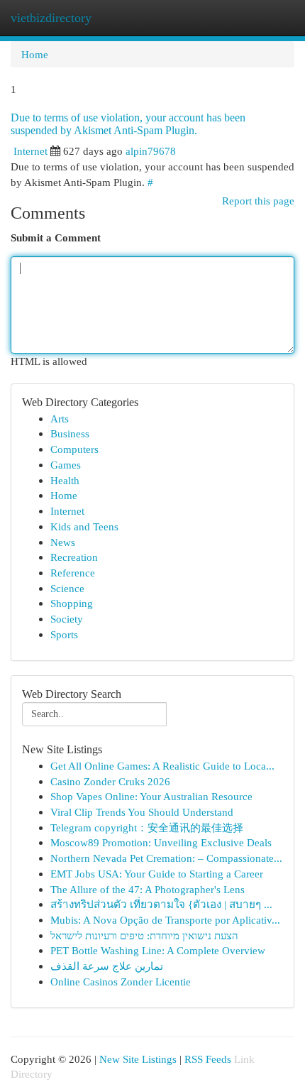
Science (67, 588)
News (62, 542)
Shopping (71, 603)
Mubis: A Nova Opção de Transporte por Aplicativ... (165, 920)
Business (69, 433)
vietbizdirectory (51, 18)
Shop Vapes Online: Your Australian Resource (151, 796)
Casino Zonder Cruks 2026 (110, 781)
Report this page (258, 201)
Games (65, 465)
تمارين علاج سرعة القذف (106, 966)
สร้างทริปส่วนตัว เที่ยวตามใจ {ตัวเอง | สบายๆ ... (161, 904)
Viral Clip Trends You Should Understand (141, 812)
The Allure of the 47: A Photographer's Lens (147, 889)
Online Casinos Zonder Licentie (120, 982)
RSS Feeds (207, 1059)
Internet (30, 151)
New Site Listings (138, 1059)
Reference (72, 573)
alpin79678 (151, 151)
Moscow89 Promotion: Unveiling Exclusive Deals (161, 842)
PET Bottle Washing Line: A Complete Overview (157, 950)
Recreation (74, 557)
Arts (59, 418)
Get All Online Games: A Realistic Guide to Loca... (162, 766)
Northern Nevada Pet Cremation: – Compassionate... (166, 858)
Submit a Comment (56, 237)
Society (66, 619)
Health (64, 480)
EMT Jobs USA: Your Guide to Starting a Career (156, 874)
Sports (64, 634)
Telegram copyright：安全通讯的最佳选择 (146, 827)
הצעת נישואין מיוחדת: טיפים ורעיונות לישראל (144, 935)
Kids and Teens (84, 526)
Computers (74, 449)
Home (34, 54)
